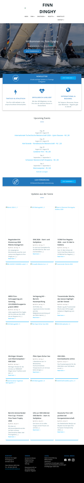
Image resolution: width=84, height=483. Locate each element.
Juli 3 (66, 421)
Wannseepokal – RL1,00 (42, 168)
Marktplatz (60, 16)
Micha (11, 247)
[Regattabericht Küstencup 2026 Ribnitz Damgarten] (17, 221)
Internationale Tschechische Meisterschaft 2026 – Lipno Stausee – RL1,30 (42, 135)
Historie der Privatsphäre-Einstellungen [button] (51, 465)
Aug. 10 (18, 309)
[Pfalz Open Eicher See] (42, 338)
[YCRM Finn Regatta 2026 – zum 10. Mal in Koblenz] (66, 221)
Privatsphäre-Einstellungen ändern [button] (51, 463)
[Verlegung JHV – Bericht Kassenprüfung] (42, 278)
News (26, 16)
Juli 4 (17, 423)
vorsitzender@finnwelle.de (12, 469)
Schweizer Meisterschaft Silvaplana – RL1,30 (42, 160)
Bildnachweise (48, 459)
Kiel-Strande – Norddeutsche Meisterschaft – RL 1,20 (42, 143)
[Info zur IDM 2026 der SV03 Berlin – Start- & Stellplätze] (42, 394)
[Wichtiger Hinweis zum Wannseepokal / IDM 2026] (17, 338)
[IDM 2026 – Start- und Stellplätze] (42, 221)
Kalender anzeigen (42, 172)
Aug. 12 (67, 247)
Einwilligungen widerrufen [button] (51, 466)
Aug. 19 (18, 247)
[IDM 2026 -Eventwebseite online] (66, 338)
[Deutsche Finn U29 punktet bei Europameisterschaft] (66, 394)
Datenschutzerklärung (50, 458)
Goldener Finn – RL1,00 (42, 152)
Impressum (47, 461)
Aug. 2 (66, 304)
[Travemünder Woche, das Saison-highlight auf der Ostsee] (66, 278)
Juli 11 (66, 361)
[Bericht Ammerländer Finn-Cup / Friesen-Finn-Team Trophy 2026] (17, 394)
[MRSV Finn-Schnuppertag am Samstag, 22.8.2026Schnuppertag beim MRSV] (17, 278)
